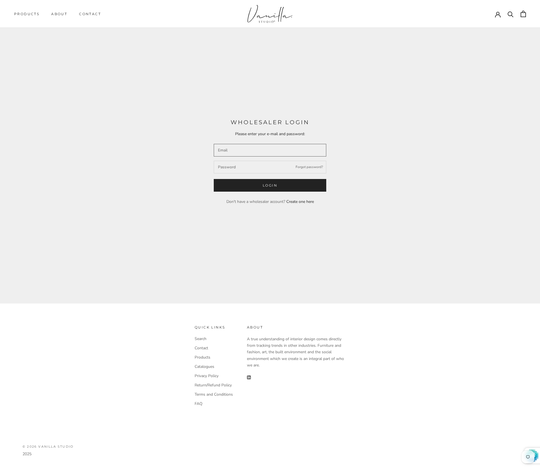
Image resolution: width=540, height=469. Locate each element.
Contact (90, 14)
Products (26, 14)
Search (200, 338)
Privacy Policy (207, 376)
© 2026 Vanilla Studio (47, 446)
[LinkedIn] (249, 377)
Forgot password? (309, 167)
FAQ (198, 403)
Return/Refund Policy (213, 385)
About (59, 14)
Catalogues (204, 366)
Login (270, 185)
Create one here (300, 201)
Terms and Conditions (214, 394)
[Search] (511, 14)
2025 (27, 454)
